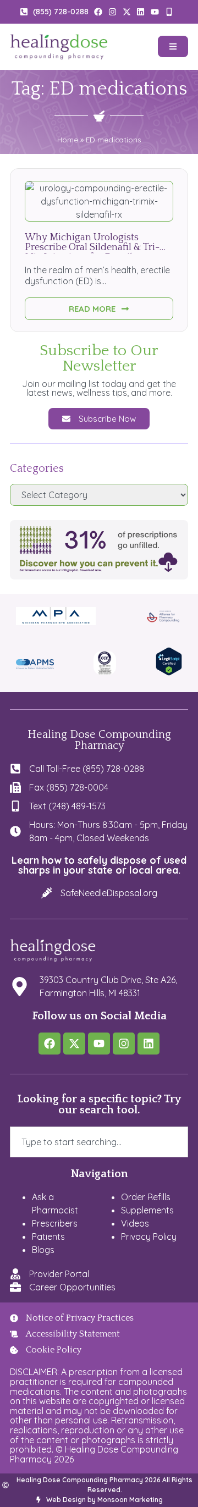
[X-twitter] (74, 1044)
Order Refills (145, 1196)
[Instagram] (124, 1044)
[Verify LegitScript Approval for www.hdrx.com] (169, 672)
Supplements (147, 1210)
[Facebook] (49, 1044)
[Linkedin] (149, 1044)
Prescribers (55, 1223)
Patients (48, 1236)
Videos (135, 1223)
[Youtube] (99, 1044)
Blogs (43, 1249)
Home (67, 139)
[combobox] (99, 1142)
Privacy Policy (149, 1236)
